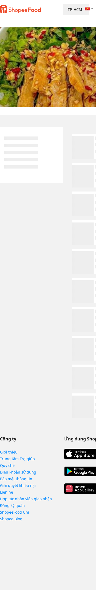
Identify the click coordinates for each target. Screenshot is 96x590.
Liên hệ (6, 492)
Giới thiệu (9, 452)
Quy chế (7, 465)
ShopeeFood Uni (14, 512)
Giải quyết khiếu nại (18, 485)
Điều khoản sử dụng (18, 472)
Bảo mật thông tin (16, 478)
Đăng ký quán (12, 505)
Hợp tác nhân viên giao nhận (26, 498)
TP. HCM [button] (75, 9)
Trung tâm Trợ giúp (17, 458)
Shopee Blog (11, 518)
